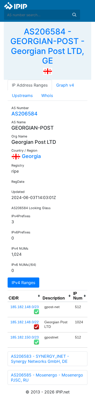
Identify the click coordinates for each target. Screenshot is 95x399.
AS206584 (24, 114)
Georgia (31, 156)
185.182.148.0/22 (24, 322)
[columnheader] (25, 296)
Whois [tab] (47, 95)
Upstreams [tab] (22, 95)
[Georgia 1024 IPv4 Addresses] (47, 70)
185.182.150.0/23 (24, 337)
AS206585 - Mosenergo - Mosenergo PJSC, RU (47, 377)
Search (74, 14)
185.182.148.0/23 (24, 307)
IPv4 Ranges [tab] (23, 282)
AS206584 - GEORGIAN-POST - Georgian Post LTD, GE (47, 46)
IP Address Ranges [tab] (30, 85)
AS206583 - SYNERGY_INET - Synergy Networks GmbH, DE (40, 359)
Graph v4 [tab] (65, 85)
